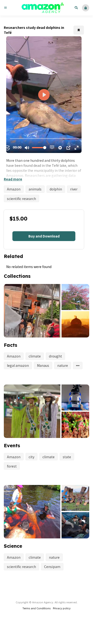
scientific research (21, 198)
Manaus (43, 365)
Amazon (14, 189)
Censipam (52, 566)
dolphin (56, 189)
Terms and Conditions (36, 608)
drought (55, 356)
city (31, 456)
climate (35, 356)
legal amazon (18, 365)
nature (62, 365)
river (74, 189)
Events (12, 445)
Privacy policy (62, 608)
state (67, 456)
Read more (13, 179)
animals (35, 189)
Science (13, 546)
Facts (10, 345)
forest (12, 466)
